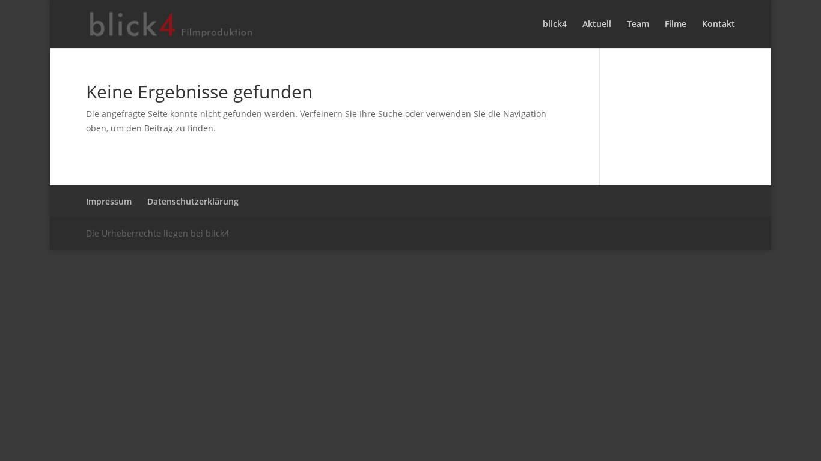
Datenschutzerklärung (193, 201)
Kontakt (718, 24)
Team (638, 24)
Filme (675, 24)
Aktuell (596, 24)
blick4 (555, 24)
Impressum (109, 201)
